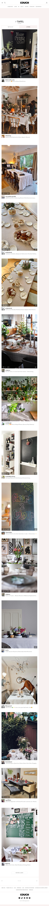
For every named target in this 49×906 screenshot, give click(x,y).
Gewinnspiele (38, 6)
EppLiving (7, 863)
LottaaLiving (8, 135)
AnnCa (7, 650)
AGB (23, 887)
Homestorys (10, 6)
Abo (15, 887)
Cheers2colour (8, 532)
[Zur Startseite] (24, 3)
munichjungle (8, 423)
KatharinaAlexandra (10, 79)
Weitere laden (19, 872)
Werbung (31, 889)
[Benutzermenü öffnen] (46, 3)
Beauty (22, 6)
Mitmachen (32, 6)
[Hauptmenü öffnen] (2, 3)
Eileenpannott (8, 706)
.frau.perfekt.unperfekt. (10, 196)
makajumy (7, 370)
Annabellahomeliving (10, 476)
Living (15, 6)
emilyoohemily (8, 252)
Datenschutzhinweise (29, 887)
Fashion (26, 6)
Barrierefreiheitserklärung (22, 889)
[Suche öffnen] (5, 3)
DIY (18, 6)
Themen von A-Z (9, 887)
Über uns (3, 887)
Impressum (19, 887)
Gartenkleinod (8, 761)
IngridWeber (8, 800)
